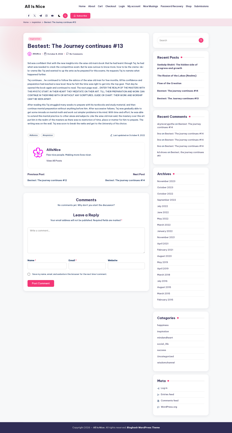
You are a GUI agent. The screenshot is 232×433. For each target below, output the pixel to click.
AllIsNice (53, 150)
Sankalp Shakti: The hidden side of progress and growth (177, 66)
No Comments (76, 54)
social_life (163, 343)
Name (32, 260)
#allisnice (34, 135)
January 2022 (165, 231)
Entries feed (167, 394)
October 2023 (165, 187)
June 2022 (163, 212)
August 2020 (164, 256)
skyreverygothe (166, 123)
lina (159, 133)
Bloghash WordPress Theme (143, 427)
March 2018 (163, 274)
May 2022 (162, 218)
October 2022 (165, 193)
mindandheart (165, 337)
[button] (80, 16)
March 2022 (164, 224)
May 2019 (162, 262)
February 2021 (165, 249)
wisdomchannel (166, 362)
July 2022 (162, 206)
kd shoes (162, 152)
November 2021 (166, 237)
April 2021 (162, 243)
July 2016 (162, 281)
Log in (164, 388)
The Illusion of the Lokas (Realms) (176, 75)
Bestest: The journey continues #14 (177, 90)
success (161, 350)
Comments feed (169, 400)
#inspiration (48, 135)
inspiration (35, 39)
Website (112, 260)
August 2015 (164, 287)
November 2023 (166, 181)
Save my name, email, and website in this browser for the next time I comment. (69, 274)
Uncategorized (165, 356)
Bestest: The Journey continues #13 (178, 98)
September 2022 (166, 199)
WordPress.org (169, 406)
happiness (163, 325)
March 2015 (163, 293)
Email (73, 260)
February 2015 (165, 299)
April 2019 (162, 268)
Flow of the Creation (169, 83)
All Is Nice (35, 6)
